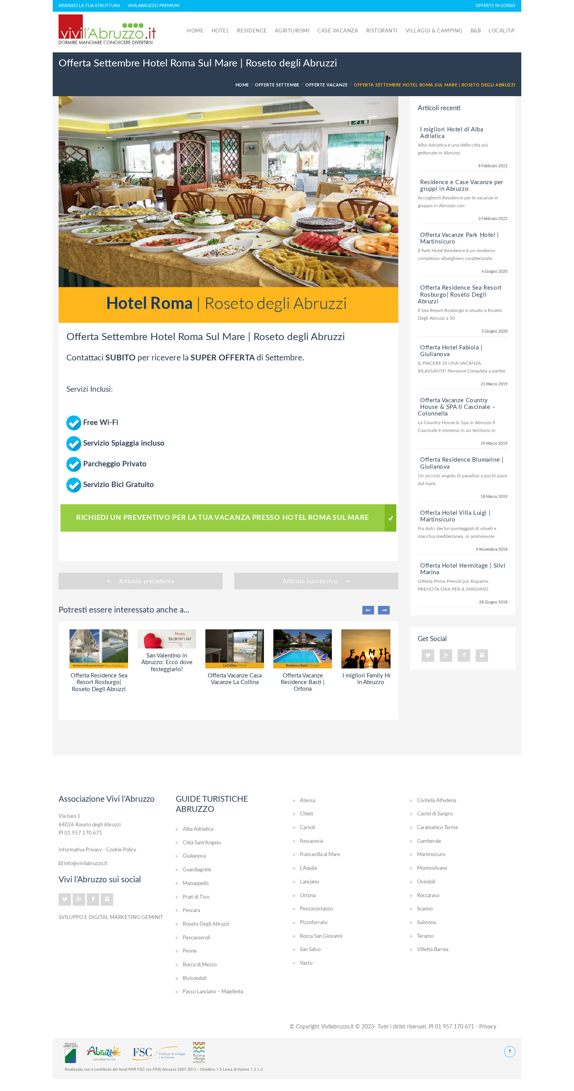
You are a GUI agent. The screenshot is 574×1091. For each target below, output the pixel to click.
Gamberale (429, 841)
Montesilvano (432, 868)
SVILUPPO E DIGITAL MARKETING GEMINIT (111, 917)
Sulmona (426, 922)
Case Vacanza (337, 31)
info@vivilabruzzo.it (85, 863)
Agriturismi (292, 31)
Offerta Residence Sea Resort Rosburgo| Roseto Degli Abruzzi (460, 294)
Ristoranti (382, 31)
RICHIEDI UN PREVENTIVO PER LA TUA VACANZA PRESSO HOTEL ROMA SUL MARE (222, 517)
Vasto (306, 963)
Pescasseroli (196, 938)
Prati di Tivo (196, 897)
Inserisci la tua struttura (89, 6)
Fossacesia (311, 841)
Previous (368, 610)
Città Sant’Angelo (202, 843)
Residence (252, 31)
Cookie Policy (121, 849)
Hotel (221, 31)
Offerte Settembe (277, 85)
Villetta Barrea (432, 949)
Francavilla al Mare (320, 854)
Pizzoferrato (313, 922)
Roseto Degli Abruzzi (206, 924)
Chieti (306, 814)
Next (384, 610)
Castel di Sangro (435, 814)
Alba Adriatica (198, 829)
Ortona (308, 895)
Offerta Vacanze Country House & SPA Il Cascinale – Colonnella (457, 407)
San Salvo (310, 949)
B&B (476, 31)
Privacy (487, 1027)
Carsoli (307, 827)
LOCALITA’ (501, 31)
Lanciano (309, 882)
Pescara (191, 910)
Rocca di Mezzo (200, 964)
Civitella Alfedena (436, 800)
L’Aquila (308, 868)
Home (195, 31)
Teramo (425, 936)
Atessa (307, 800)
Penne (190, 951)
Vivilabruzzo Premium (153, 6)
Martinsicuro (431, 854)
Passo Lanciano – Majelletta (213, 991)
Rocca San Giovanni (321, 936)
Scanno (425, 909)
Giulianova (194, 856)
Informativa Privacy (80, 849)
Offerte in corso (495, 6)
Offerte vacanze (326, 85)
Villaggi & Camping (434, 31)
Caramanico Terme (437, 827)
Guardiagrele (197, 869)
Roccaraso (428, 895)
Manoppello (196, 883)
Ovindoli (426, 882)
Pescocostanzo (316, 909)
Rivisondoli (195, 978)
